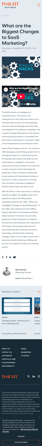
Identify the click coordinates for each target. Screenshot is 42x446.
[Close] (39, 417)
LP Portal (25, 356)
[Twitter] (28, 376)
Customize (20, 436)
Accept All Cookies (20, 442)
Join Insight (7, 356)
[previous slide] (34, 291)
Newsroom (26, 352)
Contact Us (7, 352)
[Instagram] (39, 376)
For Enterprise (8, 363)
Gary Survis (6, 48)
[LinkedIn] (34, 376)
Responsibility (8, 366)
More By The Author (23, 278)
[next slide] (38, 291)
